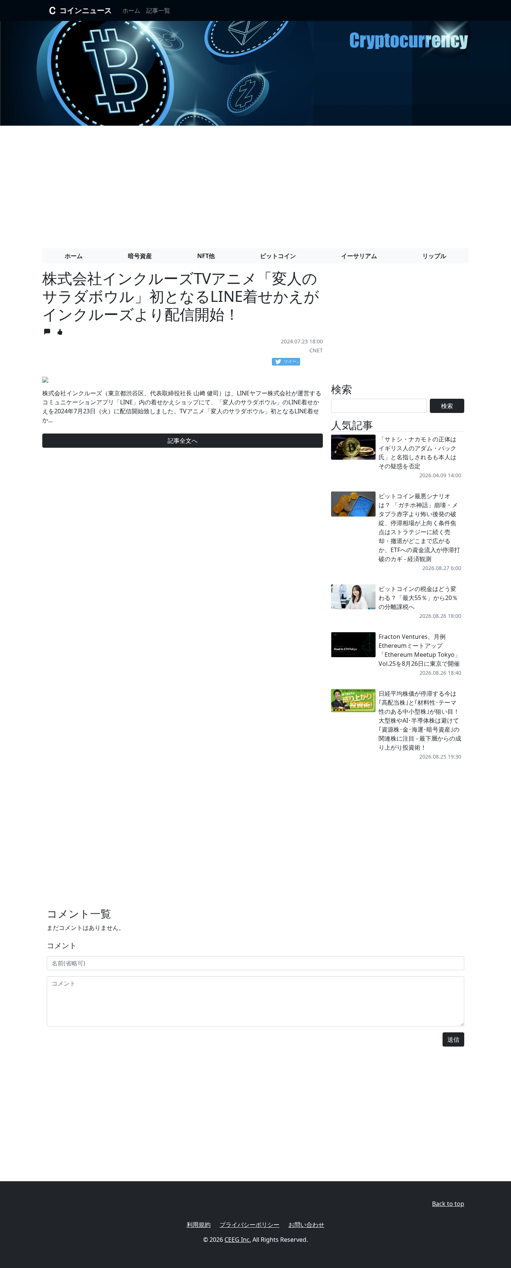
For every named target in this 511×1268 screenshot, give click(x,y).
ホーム (131, 10)
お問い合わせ (306, 1224)
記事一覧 (158, 10)
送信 (453, 1039)
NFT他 (206, 256)
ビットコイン (278, 256)
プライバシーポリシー (249, 1224)
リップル (434, 256)
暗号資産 (140, 256)
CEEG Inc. (237, 1239)
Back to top (448, 1204)
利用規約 (199, 1224)
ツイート (292, 361)
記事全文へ (183, 441)
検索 (447, 406)
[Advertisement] (255, 184)
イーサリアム (359, 256)
